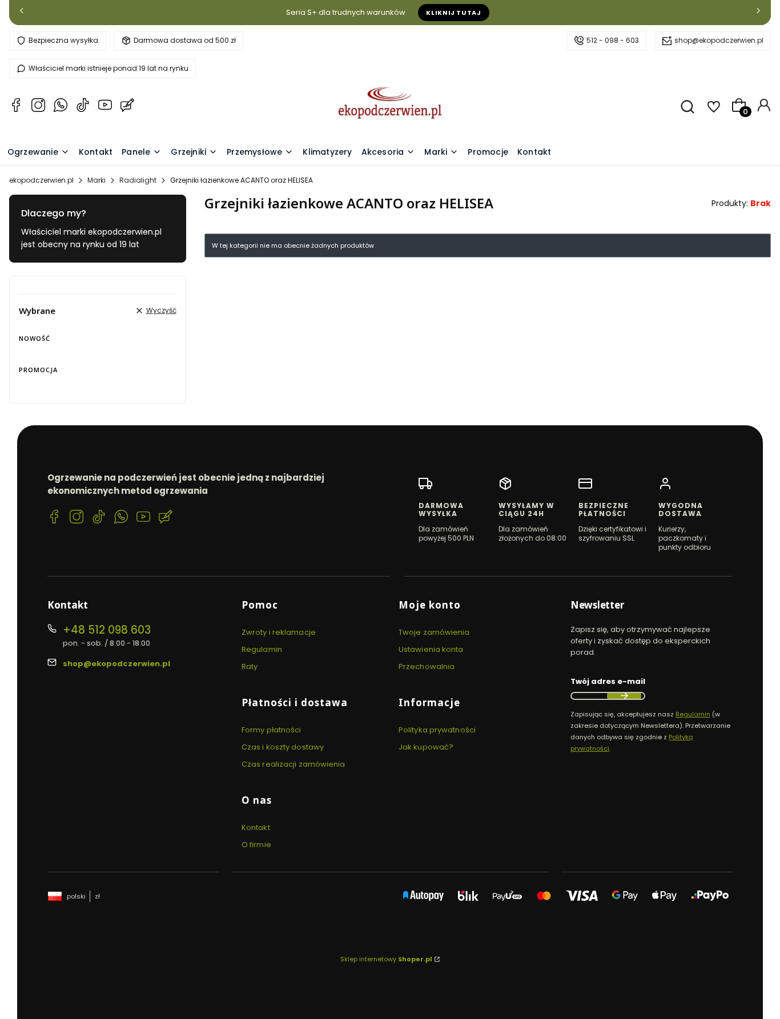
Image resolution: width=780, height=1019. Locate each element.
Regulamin (262, 649)
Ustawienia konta (431, 649)
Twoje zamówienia (434, 632)
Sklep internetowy (386, 959)
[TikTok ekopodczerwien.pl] (83, 106)
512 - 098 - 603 (612, 40)
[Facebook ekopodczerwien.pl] (16, 106)
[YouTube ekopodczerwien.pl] (105, 106)
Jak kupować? (426, 747)
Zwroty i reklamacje (279, 632)
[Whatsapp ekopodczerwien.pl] (60, 106)
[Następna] (758, 13)
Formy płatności (271, 729)
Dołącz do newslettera (624, 695)
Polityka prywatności (437, 729)
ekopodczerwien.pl (41, 180)
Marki (96, 180)
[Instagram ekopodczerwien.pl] (38, 106)
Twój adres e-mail (607, 681)
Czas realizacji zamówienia (293, 764)
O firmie (256, 844)
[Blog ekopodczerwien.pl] (127, 106)
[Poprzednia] (21, 13)
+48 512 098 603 (107, 630)
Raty (250, 666)
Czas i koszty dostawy (283, 747)
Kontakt (256, 827)
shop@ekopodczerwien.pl (718, 40)
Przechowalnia (427, 666)
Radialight (137, 180)
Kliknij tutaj (453, 12)
